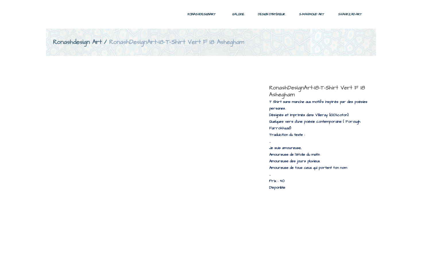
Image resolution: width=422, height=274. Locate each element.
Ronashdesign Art (77, 42)
